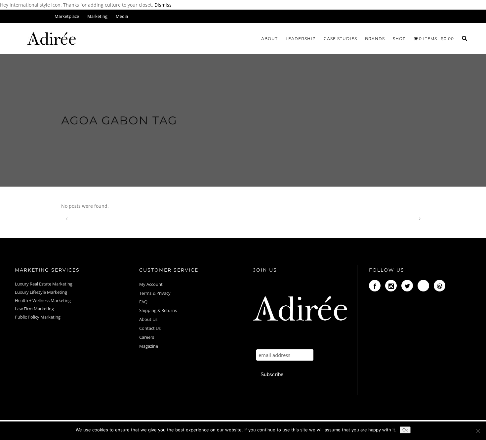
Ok (405, 429)
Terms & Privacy (155, 293)
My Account (151, 284)
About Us (148, 319)
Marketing (97, 16)
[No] (477, 430)
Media (122, 16)
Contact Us (150, 328)
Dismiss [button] (163, 5)
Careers (146, 337)
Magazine (148, 346)
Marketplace (67, 16)
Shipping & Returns (158, 310)
